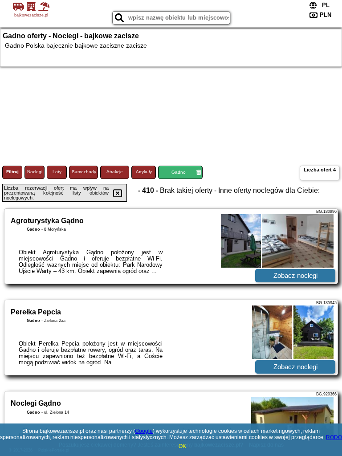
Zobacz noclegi (295, 275)
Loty (57, 171)
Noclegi (34, 171)
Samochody (84, 171)
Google (144, 431)
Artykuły (144, 171)
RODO (334, 437)
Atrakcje (114, 171)
